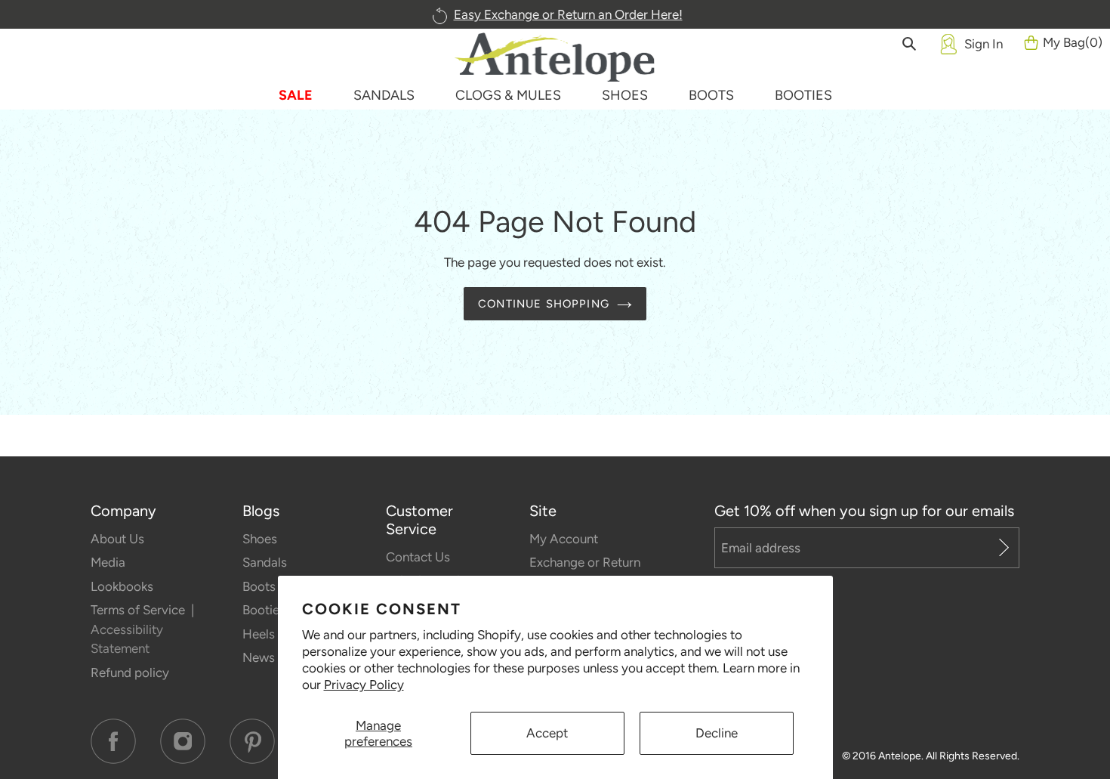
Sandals (264, 562)
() (1072, 42)
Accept (547, 732)
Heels (258, 633)
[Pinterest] (252, 741)
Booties (263, 609)
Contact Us (418, 556)
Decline (716, 732)
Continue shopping (543, 304)
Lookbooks (122, 586)
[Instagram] (182, 741)
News (258, 657)
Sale (296, 95)
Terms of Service (139, 609)
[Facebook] (113, 741)
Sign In (983, 43)
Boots (259, 586)
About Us (117, 538)
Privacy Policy (364, 684)
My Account (563, 538)
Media (108, 562)
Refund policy (130, 672)
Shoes (259, 538)
